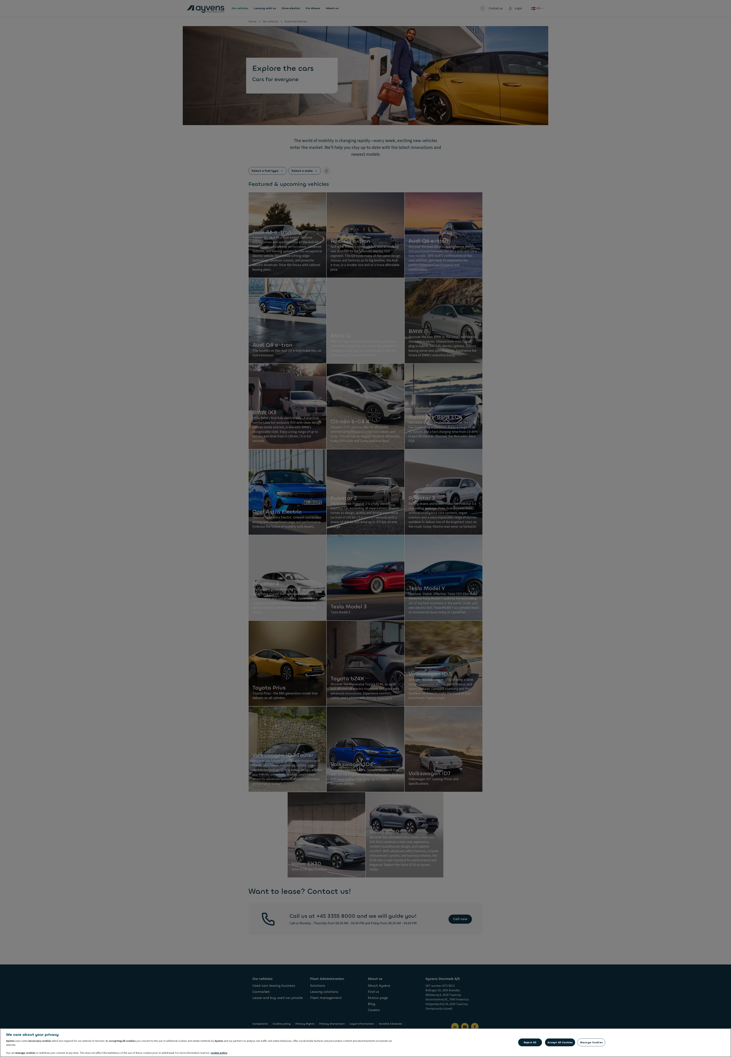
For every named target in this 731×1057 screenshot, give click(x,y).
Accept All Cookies (560, 1042)
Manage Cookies (591, 1042)
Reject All (530, 1042)
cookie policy (219, 1053)
